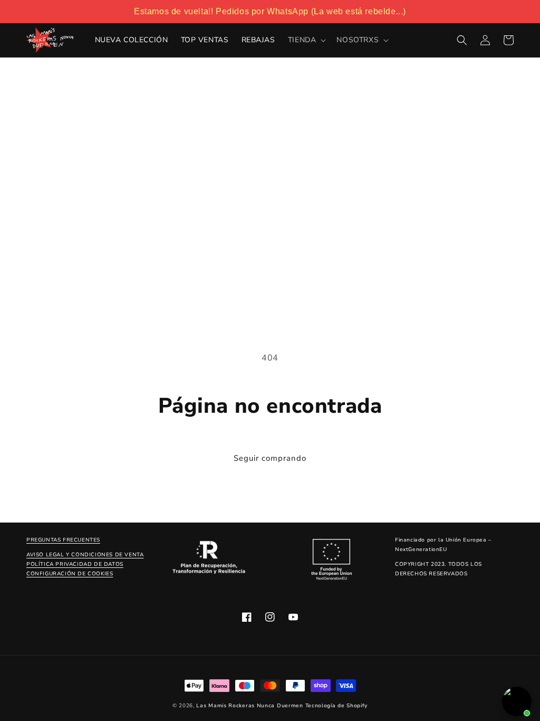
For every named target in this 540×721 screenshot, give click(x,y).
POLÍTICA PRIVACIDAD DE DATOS (74, 564)
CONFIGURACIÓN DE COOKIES (69, 573)
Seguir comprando (270, 458)
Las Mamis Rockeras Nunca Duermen (249, 705)
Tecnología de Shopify (336, 705)
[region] (270, 11)
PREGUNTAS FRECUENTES (63, 540)
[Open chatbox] (517, 701)
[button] (306, 40)
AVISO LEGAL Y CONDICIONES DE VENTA (84, 554)
